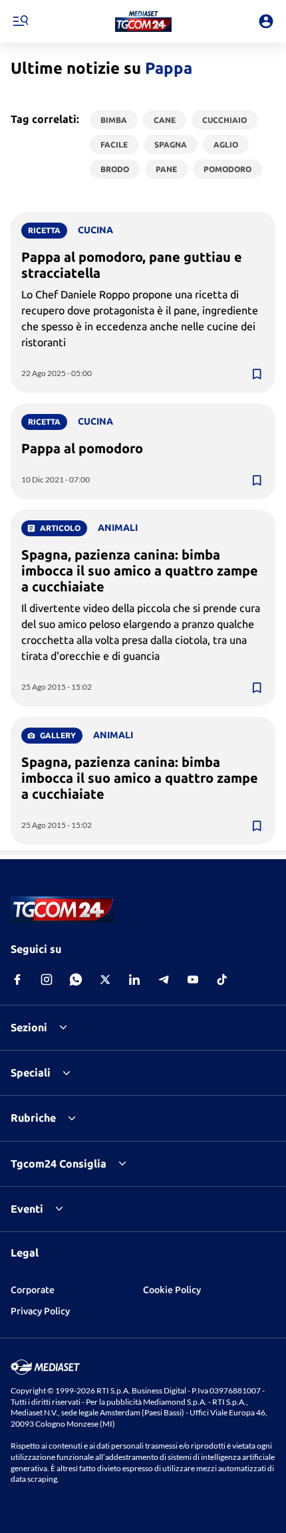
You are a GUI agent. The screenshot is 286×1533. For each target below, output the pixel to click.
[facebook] (17, 979)
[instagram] (46, 979)
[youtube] (193, 979)
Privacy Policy (40, 1311)
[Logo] (143, 21)
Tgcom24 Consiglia (58, 1164)
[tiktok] (222, 979)
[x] (105, 979)
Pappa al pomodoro (82, 448)
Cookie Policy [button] (172, 1289)
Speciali (31, 1072)
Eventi (27, 1209)
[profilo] (266, 21)
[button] (143, 21)
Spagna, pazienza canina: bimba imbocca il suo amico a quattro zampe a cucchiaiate (139, 570)
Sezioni (29, 1027)
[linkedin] (134, 979)
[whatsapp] (75, 979)
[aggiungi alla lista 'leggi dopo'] (257, 374)
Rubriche (33, 1118)
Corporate (33, 1289)
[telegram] (163, 979)
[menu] (20, 21)
